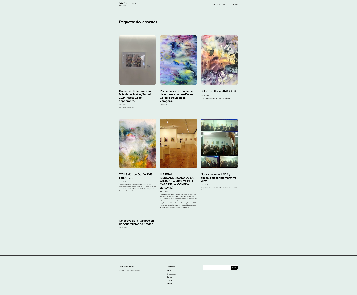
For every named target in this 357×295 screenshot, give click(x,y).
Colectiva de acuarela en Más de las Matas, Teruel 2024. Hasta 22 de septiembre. (135, 96)
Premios (169, 283)
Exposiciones (171, 274)
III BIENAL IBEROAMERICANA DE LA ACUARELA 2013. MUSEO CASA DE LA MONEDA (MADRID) (177, 181)
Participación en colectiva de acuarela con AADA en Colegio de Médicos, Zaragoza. (176, 96)
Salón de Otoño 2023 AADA (219, 91)
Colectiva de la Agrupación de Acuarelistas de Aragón (136, 222)
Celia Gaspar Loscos (127, 3)
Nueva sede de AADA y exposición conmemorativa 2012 (218, 178)
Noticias (169, 280)
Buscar (234, 268)
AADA (169, 271)
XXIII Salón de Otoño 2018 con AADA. (135, 176)
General (169, 277)
